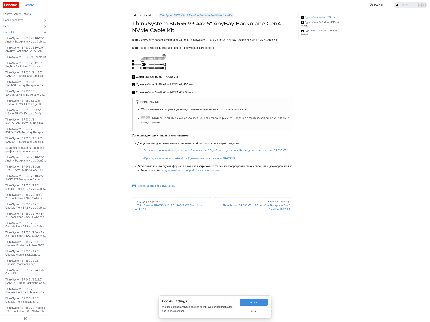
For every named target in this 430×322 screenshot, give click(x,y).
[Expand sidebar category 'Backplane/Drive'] (45, 20)
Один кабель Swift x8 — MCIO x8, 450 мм (320, 24)
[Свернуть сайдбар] (25, 318)
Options (29, 5)
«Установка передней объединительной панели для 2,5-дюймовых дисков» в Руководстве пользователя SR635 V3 (214, 150)
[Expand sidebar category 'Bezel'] (45, 26)
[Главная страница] (135, 15)
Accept (253, 302)
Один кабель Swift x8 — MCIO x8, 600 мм (320, 32)
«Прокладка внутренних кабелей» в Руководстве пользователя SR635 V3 (189, 158)
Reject (253, 311)
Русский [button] (379, 5)
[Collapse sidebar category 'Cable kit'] (45, 32)
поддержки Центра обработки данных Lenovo (190, 170)
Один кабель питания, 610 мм (318, 17)
